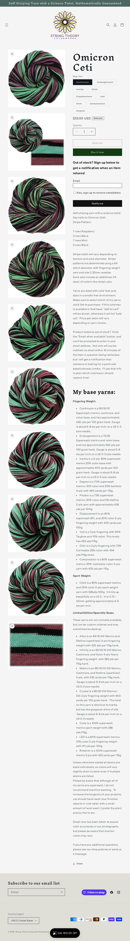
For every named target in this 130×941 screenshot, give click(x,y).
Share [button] (80, 863)
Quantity (77, 125)
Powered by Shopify (48, 932)
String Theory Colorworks (27, 932)
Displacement (85, 97)
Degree (82, 111)
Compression (99, 104)
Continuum (84, 83)
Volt (104, 97)
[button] (6, 24)
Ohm (80, 104)
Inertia (81, 90)
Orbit (96, 90)
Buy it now (97, 152)
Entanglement (107, 83)
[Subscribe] (61, 892)
